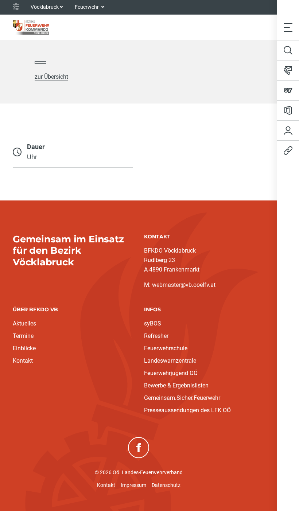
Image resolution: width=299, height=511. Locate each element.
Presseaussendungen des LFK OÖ (187, 410)
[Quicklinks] (288, 150)
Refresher (156, 335)
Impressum (133, 485)
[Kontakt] (288, 70)
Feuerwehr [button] (87, 7)
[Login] (288, 130)
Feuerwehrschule (165, 348)
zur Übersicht (51, 76)
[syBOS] (288, 90)
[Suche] (288, 50)
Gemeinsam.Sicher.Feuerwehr (182, 397)
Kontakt (23, 360)
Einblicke (24, 348)
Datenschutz (166, 485)
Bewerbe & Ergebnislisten (176, 385)
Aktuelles (24, 323)
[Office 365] (288, 110)
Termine (23, 335)
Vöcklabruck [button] (45, 7)
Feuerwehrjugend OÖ (171, 373)
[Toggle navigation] (288, 27)
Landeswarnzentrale (170, 360)
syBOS (152, 323)
